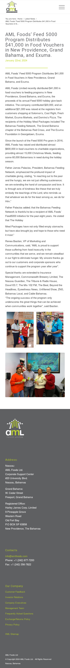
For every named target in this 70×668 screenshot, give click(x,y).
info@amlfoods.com (16, 556)
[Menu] (60, 7)
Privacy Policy (12, 624)
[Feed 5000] (35, 375)
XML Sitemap (12, 634)
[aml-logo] (29, 7)
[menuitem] (60, 7)
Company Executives (15, 602)
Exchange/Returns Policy (17, 619)
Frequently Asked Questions (19, 613)
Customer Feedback (15, 591)
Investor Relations (14, 597)
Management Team (14, 608)
